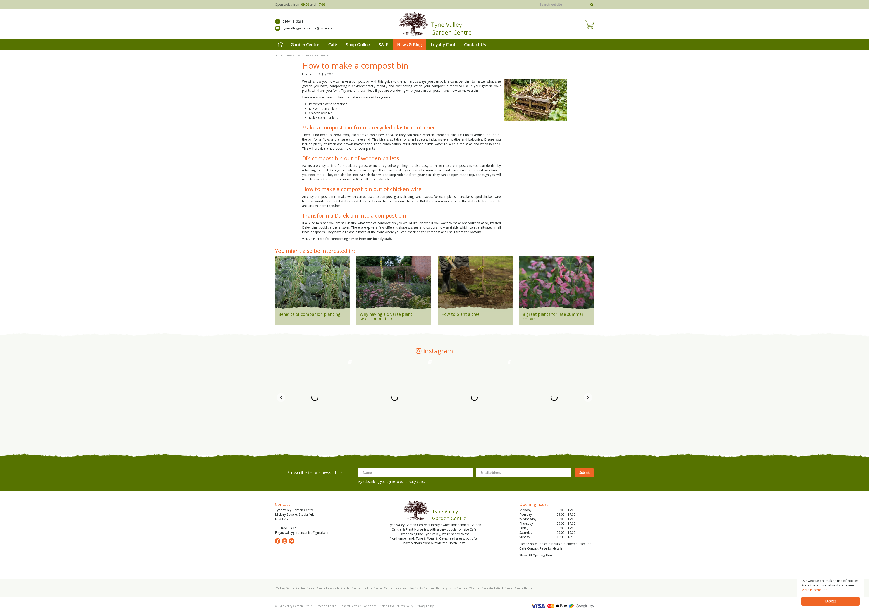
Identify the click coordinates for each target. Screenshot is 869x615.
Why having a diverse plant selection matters (386, 316)
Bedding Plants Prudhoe (452, 588)
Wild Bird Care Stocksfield (486, 588)
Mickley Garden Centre (290, 588)
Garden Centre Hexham (519, 588)
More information (814, 590)
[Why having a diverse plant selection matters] (393, 284)
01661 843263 (293, 21)
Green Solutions (325, 606)
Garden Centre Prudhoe (356, 588)
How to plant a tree (460, 314)
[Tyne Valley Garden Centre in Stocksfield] (434, 24)
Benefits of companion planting (309, 314)
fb (277, 541)
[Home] (280, 44)
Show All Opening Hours (537, 555)
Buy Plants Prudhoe (421, 588)
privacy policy (415, 481)
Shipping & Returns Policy (396, 606)
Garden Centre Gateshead (391, 588)
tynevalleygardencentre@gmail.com (309, 28)
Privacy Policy (425, 606)
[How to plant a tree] (475, 284)
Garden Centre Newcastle (322, 588)
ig (284, 541)
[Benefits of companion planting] (312, 284)
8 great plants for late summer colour (553, 316)
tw (291, 541)
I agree (830, 601)
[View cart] (589, 24)
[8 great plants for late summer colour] (556, 284)
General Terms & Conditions (358, 606)
